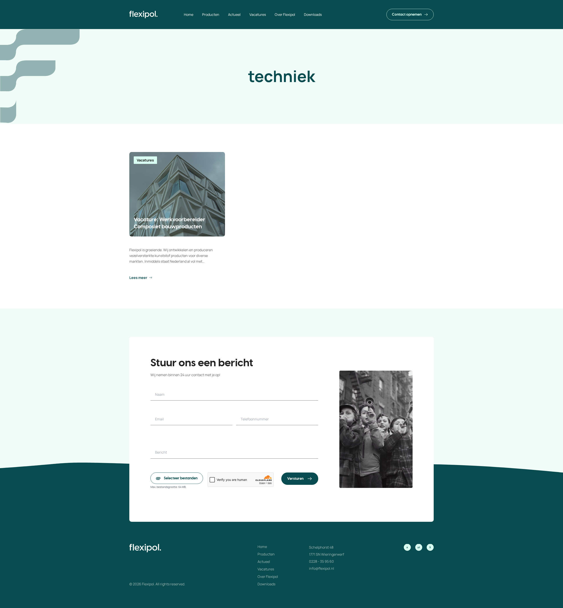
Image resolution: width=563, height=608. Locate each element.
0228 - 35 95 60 (321, 561)
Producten (266, 554)
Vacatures (266, 569)
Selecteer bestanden (180, 478)
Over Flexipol (268, 576)
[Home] (143, 14)
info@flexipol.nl (321, 568)
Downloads (266, 584)
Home (262, 546)
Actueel (264, 561)
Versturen (295, 478)
